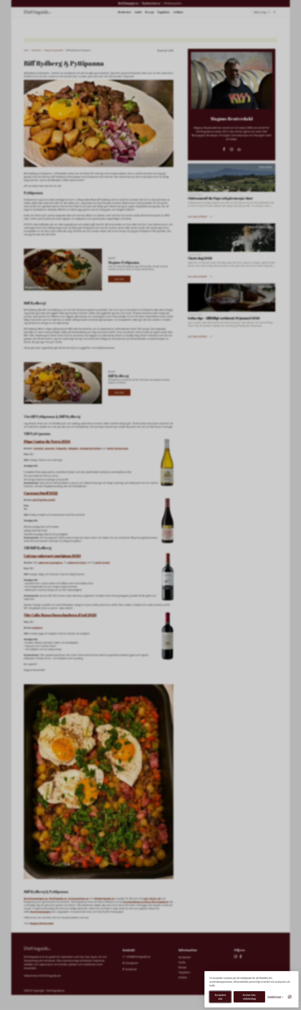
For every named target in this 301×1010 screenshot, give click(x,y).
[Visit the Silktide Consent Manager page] (289, 997)
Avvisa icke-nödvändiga (249, 996)
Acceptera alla (220, 996)
